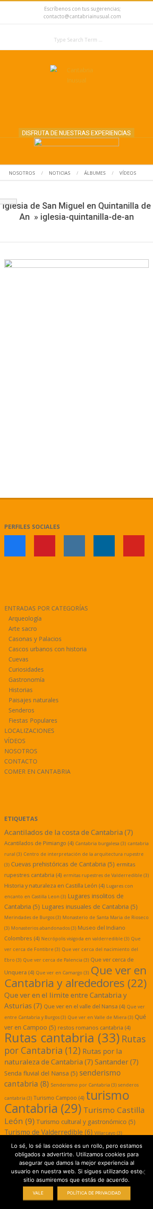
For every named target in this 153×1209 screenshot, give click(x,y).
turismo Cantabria (67, 1101)
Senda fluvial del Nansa (41, 1073)
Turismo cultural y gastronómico (86, 1122)
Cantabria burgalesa (100, 843)
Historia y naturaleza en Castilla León (54, 885)
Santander (117, 1062)
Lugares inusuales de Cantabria (90, 906)
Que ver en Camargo (62, 973)
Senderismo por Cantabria (83, 1085)
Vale (38, 1192)
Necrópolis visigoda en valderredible (85, 939)
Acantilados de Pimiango (39, 843)
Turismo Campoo (59, 1097)
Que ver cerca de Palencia (56, 960)
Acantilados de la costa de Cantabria (68, 832)
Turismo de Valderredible (48, 1132)
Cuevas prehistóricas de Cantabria (63, 864)
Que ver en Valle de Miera (100, 1017)
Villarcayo (108, 1133)
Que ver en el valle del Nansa (84, 1006)
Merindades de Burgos (32, 917)
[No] (142, 1172)
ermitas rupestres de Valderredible (106, 875)
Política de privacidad (94, 1192)
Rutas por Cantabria (75, 1044)
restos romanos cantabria (94, 1027)
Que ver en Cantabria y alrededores (75, 976)
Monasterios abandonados (43, 928)
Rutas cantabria (62, 1037)
